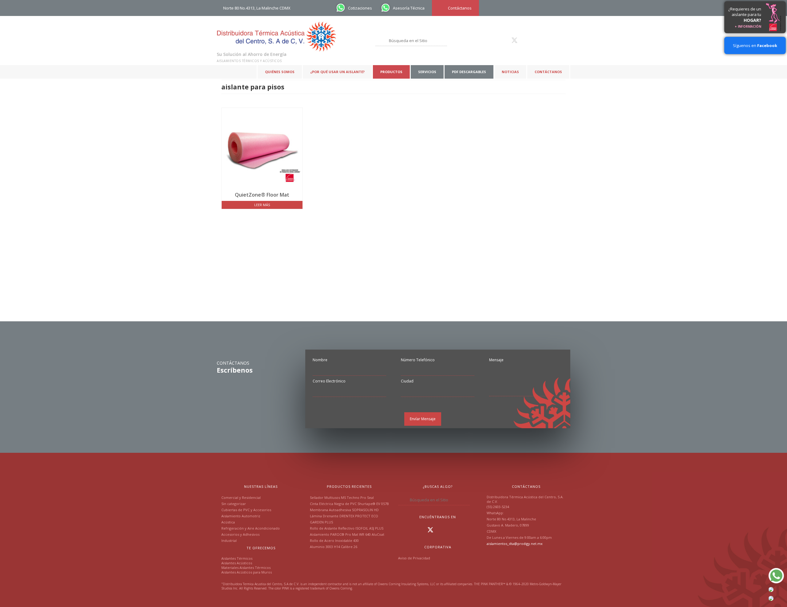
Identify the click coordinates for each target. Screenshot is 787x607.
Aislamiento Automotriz (240, 516)
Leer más (262, 204)
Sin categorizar (233, 503)
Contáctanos (548, 71)
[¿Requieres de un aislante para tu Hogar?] (773, 17)
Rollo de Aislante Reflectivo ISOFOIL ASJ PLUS (346, 528)
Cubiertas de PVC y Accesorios (246, 509)
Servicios (427, 71)
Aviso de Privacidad (414, 558)
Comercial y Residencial (241, 497)
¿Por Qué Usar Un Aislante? (337, 71)
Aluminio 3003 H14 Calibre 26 (333, 546)
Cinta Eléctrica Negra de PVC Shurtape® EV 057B (349, 503)
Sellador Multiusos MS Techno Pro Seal (342, 497)
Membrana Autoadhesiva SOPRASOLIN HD (344, 509)
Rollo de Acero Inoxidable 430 (334, 540)
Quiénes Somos (280, 71)
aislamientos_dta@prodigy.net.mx (515, 543)
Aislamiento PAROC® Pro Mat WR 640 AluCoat (347, 534)
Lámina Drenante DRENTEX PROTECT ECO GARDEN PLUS (344, 519)
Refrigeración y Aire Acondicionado (250, 528)
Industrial (229, 540)
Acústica (228, 522)
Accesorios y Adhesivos (240, 534)
